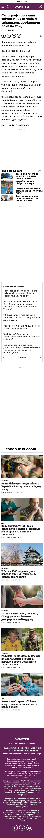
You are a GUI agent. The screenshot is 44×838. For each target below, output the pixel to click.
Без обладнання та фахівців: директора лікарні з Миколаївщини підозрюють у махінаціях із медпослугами (21, 349)
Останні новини (13, 286)
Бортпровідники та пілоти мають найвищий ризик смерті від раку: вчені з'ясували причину (20, 293)
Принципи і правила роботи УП (16, 754)
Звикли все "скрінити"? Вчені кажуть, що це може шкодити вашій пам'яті (19, 704)
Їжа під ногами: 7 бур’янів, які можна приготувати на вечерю (21, 327)
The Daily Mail (23, 51)
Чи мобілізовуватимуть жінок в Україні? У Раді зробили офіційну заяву (21, 486)
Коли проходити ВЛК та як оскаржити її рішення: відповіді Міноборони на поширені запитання (20, 530)
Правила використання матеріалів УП (22, 751)
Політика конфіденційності (30, 748)
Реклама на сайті (9, 748)
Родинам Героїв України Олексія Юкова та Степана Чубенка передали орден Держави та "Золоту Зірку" (20, 660)
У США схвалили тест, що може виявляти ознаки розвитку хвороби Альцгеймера (21, 317)
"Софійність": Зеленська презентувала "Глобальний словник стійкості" (21, 336)
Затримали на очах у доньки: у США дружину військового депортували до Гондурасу (19, 616)
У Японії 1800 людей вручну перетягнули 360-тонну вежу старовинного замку (18, 574)
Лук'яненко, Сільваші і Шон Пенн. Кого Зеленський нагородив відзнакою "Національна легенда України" (20, 305)
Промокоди (36, 754)
